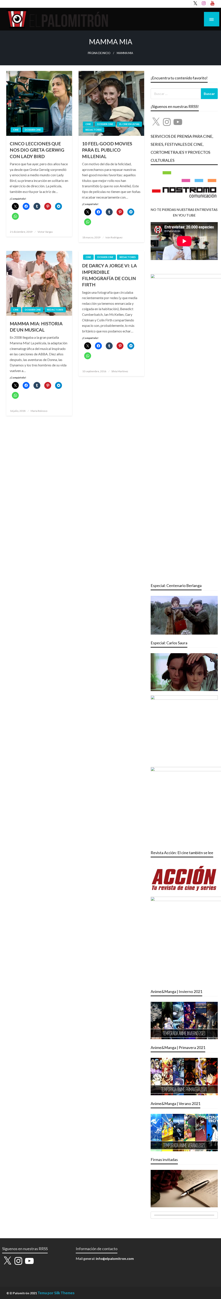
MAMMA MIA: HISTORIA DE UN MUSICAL (36, 326)
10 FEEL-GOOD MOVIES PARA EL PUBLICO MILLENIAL (107, 150)
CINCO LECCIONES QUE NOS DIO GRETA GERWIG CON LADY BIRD (37, 150)
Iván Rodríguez (114, 237)
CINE (16, 129)
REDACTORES (93, 129)
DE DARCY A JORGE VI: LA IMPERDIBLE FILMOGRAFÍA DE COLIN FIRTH (109, 275)
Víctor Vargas (45, 231)
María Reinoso (39, 410)
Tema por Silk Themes (56, 1293)
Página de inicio (99, 53)
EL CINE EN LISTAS (129, 124)
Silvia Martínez (119, 371)
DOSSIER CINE (33, 129)
